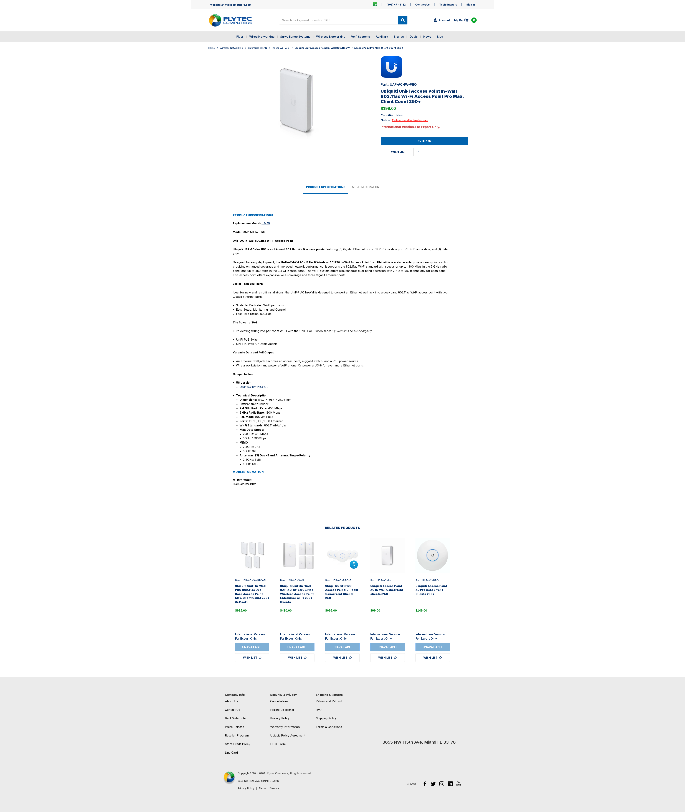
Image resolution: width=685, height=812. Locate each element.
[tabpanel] (252, 600)
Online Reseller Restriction (410, 120)
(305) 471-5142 (396, 4)
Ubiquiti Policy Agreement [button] (287, 735)
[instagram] (442, 783)
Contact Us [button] (232, 710)
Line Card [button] (231, 752)
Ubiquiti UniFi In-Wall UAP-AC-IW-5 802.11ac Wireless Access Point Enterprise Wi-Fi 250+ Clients (297, 594)
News (427, 36)
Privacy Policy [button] (280, 718)
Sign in (470, 4)
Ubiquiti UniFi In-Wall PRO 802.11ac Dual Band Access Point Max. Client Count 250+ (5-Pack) (252, 594)
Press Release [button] (234, 727)
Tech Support (448, 4)
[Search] (402, 20)
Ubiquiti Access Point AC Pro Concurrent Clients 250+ (431, 590)
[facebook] (424, 783)
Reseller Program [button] (237, 735)
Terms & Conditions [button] (329, 727)
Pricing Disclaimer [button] (282, 710)
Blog (440, 36)
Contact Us (422, 4)
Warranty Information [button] (285, 727)
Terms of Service (269, 788)
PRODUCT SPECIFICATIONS (325, 187)
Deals (414, 36)
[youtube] (459, 783)
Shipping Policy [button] (326, 718)
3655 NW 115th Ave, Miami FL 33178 (258, 780)
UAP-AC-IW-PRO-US (254, 387)
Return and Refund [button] (329, 701)
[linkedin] (450, 783)
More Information (365, 187)
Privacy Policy (246, 788)
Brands (399, 36)
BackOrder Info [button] (235, 718)
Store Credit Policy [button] (237, 744)
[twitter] (433, 783)
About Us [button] (231, 701)
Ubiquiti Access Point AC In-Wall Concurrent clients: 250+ (386, 590)
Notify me (424, 140)
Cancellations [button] (279, 701)
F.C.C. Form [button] (278, 744)
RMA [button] (319, 710)
